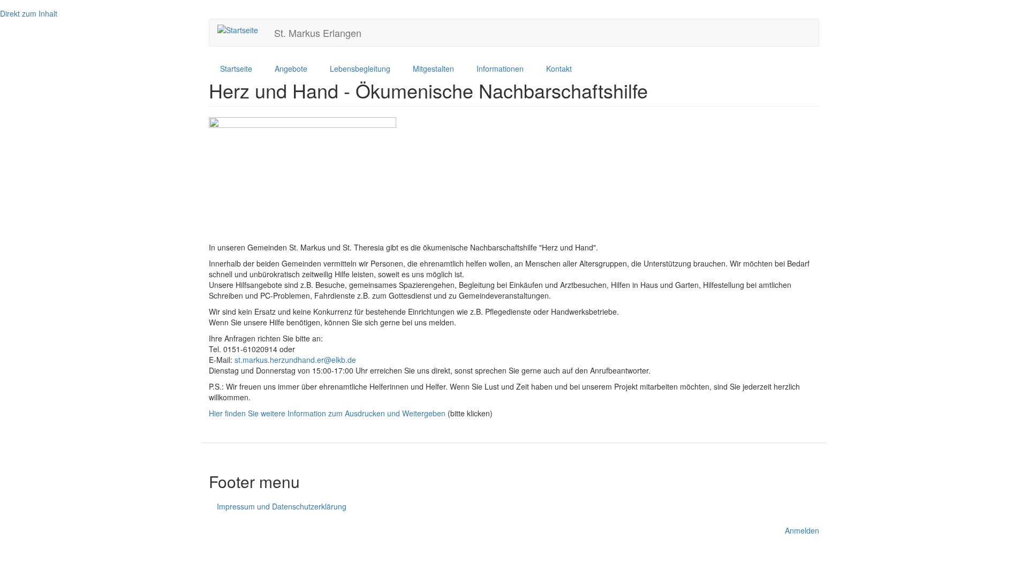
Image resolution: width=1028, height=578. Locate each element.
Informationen (500, 68)
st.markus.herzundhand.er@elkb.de (295, 359)
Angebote (291, 68)
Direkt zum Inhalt (28, 13)
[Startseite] (241, 29)
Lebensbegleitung (360, 68)
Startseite (236, 68)
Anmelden (802, 530)
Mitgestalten (433, 68)
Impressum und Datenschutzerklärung (281, 506)
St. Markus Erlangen (317, 33)
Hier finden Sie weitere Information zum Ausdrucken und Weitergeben (327, 413)
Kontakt (559, 68)
